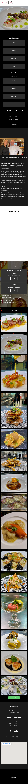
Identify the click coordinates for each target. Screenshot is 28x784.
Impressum (14, 774)
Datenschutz (14, 777)
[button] (18, 3)
